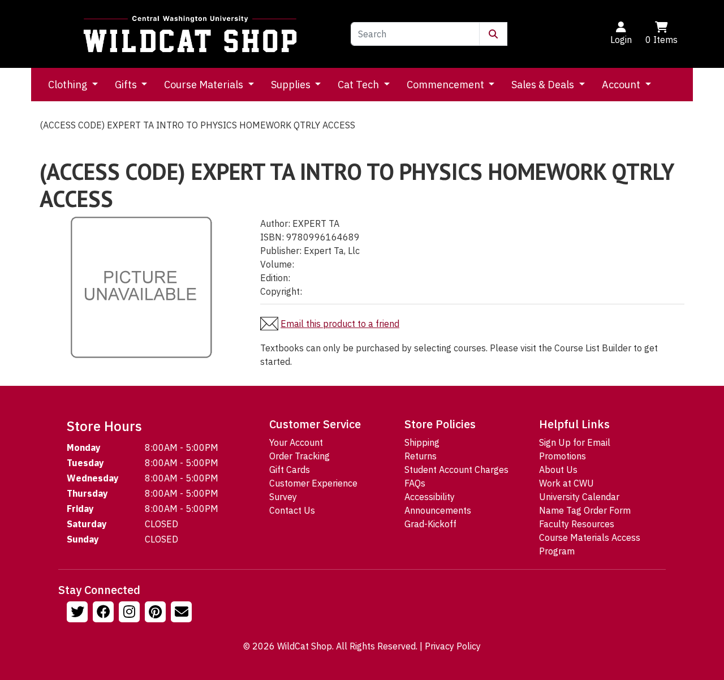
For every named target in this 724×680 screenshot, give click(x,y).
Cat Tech (359, 84)
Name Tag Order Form (585, 510)
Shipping (421, 442)
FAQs (414, 483)
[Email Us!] (183, 613)
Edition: (275, 277)
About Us (558, 469)
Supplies (292, 84)
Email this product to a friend (340, 323)
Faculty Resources (576, 524)
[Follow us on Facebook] (105, 613)
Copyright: (281, 291)
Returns (420, 456)
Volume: (277, 264)
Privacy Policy (453, 646)
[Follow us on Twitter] (78, 613)
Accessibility (429, 496)
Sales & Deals (543, 84)
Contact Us (292, 510)
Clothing (68, 84)
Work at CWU (566, 483)
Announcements (437, 510)
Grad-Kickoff (430, 524)
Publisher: (280, 250)
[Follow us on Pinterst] (157, 613)
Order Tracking (299, 456)
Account (622, 84)
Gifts (127, 84)
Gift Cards (289, 469)
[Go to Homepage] (190, 34)
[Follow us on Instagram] (131, 613)
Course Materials (204, 84)
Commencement (446, 84)
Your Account (296, 442)
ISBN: (272, 237)
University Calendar (579, 496)
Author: (275, 223)
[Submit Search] (493, 34)
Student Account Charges (456, 469)
